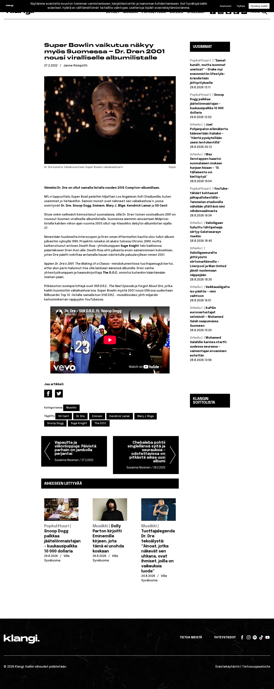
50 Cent (63, 416)
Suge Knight (79, 423)
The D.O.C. (101, 423)
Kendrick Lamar (119, 416)
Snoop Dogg (55, 423)
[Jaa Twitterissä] (59, 393)
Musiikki (71, 407)
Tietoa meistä (191, 637)
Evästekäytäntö (227, 666)
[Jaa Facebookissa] (48, 393)
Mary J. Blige (145, 416)
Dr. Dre (80, 416)
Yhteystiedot (225, 637)
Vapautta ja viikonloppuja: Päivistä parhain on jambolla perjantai (75, 451)
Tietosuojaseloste (256, 666)
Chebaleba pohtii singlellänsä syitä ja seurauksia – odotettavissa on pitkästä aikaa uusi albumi (146, 455)
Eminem (97, 416)
